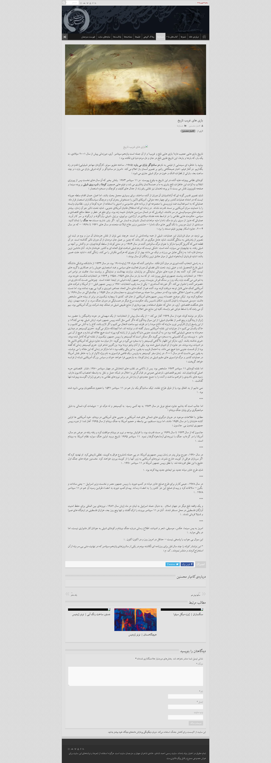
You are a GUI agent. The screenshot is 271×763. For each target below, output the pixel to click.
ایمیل (200, 702)
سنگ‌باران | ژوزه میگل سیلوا (188, 614)
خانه (204, 36)
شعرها (183, 37)
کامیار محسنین (194, 125)
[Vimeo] (87, 3)
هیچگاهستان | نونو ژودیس (143, 634)
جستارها (160, 37)
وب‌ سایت (198, 712)
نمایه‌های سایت (104, 37)
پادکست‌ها (117, 37)
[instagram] (81, 3)
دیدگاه (199, 664)
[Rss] (95, 3)
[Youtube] (90, 3)
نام (201, 691)
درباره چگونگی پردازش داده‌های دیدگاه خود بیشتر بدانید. (132, 732)
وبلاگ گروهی (148, 37)
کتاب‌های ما (173, 37)
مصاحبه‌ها (128, 37)
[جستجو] (64, 2)
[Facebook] (93, 3)
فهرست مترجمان (88, 37)
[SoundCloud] (84, 3)
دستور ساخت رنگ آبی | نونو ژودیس (91, 614)
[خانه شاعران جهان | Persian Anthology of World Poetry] (135, 19)
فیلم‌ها (137, 37)
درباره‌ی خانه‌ (194, 37)
